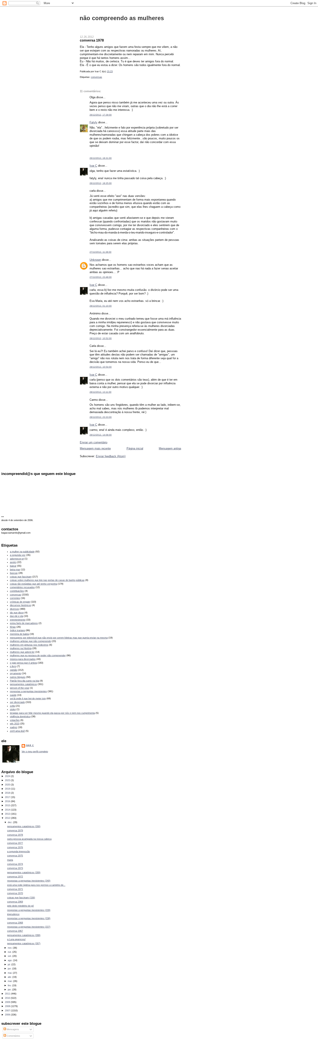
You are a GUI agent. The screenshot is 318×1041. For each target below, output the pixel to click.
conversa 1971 (15, 889)
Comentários (13, 1036)
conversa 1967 (15, 931)
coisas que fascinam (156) (21, 897)
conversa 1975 (15, 855)
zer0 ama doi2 (17, 731)
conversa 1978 (92, 40)
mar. (10, 981)
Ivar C (93, 165)
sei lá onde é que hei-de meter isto (28, 698)
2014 (8, 809)
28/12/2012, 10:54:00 (101, 367)
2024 (8, 776)
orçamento (15, 673)
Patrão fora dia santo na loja (24, 680)
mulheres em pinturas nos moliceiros (29, 645)
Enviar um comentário (93, 442)
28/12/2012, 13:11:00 (100, 392)
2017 (8, 797)
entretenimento (18, 619)
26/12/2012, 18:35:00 (101, 183)
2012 (8, 818)
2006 (8, 1014)
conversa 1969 (15, 901)
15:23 (110, 71)
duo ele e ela (16, 616)
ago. (10, 960)
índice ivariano (17, 630)
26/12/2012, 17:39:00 (101, 115)
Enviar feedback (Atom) (110, 456)
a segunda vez (18, 555)
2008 (8, 1006)
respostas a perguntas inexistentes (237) (28, 926)
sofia (12, 706)
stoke (13, 709)
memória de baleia (19, 634)
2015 (8, 805)
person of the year (19, 688)
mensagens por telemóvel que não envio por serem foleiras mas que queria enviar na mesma (59, 637)
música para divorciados (23, 659)
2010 (8, 998)
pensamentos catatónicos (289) (23, 872)
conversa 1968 (15, 922)
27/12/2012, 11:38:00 (100, 252)
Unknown (95, 259)
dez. (10, 822)
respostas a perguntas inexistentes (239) (28, 910)
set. (10, 956)
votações (15, 720)
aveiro (13, 562)
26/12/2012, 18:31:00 (101, 158)
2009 (8, 1002)
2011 (8, 993)
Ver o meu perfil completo (35, 751)
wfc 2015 (14, 723)
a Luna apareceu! (16, 939)
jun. (10, 968)
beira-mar (15, 569)
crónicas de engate (20, 601)
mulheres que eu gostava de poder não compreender (38, 655)
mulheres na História (21, 648)
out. (10, 952)
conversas (96, 77)
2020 (8, 784)
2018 (8, 793)
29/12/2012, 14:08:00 (101, 435)
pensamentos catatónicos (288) (23, 935)
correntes (15, 598)
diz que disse (17, 612)
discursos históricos (20, 605)
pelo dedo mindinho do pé (20, 905)
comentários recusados (22, 587)
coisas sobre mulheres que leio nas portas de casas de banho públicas (47, 580)
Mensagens (12, 1029)
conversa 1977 (15, 843)
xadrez (13, 727)
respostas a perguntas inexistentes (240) (28, 880)
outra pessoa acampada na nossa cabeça (29, 839)
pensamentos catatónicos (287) (23, 943)
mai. (10, 973)
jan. (10, 989)
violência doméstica (20, 716)
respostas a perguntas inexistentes (28, 691)
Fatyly (93, 122)
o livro (13, 666)
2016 (8, 801)
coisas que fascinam (21, 576)
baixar (13, 566)
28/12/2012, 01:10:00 (101, 306)
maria (10, 860)
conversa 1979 (15, 830)
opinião (13, 670)
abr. (10, 977)
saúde (13, 695)
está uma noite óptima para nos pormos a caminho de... (36, 885)
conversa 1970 (15, 893)
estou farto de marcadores (24, 623)
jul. (9, 964)
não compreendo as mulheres (122, 18)
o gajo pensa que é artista (23, 662)
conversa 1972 (15, 876)
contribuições (17, 591)
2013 (8, 814)
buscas (14, 573)
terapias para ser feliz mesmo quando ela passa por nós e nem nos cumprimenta (52, 713)
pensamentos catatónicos (23, 684)
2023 (8, 780)
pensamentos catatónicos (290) (23, 826)
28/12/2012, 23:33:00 (101, 417)
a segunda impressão (18, 851)
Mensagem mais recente (95, 448)
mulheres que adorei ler (22, 652)
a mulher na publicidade (22, 551)
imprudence (13, 914)
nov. (10, 947)
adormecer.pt (17, 558)
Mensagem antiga (170, 448)
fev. (10, 985)
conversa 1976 (15, 847)
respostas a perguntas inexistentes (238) (28, 918)
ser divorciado (17, 702)
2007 (8, 1010)
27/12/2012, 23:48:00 (101, 277)
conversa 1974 (15, 864)
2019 (8, 788)
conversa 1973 (15, 868)
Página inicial (135, 448)
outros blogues (18, 677)
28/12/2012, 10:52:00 (101, 338)
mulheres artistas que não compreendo (30, 641)
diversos (14, 609)
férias (13, 627)
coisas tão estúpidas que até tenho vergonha (33, 583)
